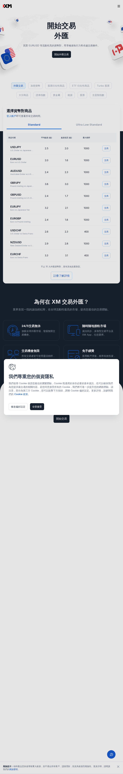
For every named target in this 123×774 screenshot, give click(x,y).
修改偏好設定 (18, 406)
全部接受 (37, 406)
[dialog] (61, 387)
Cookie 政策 (21, 394)
